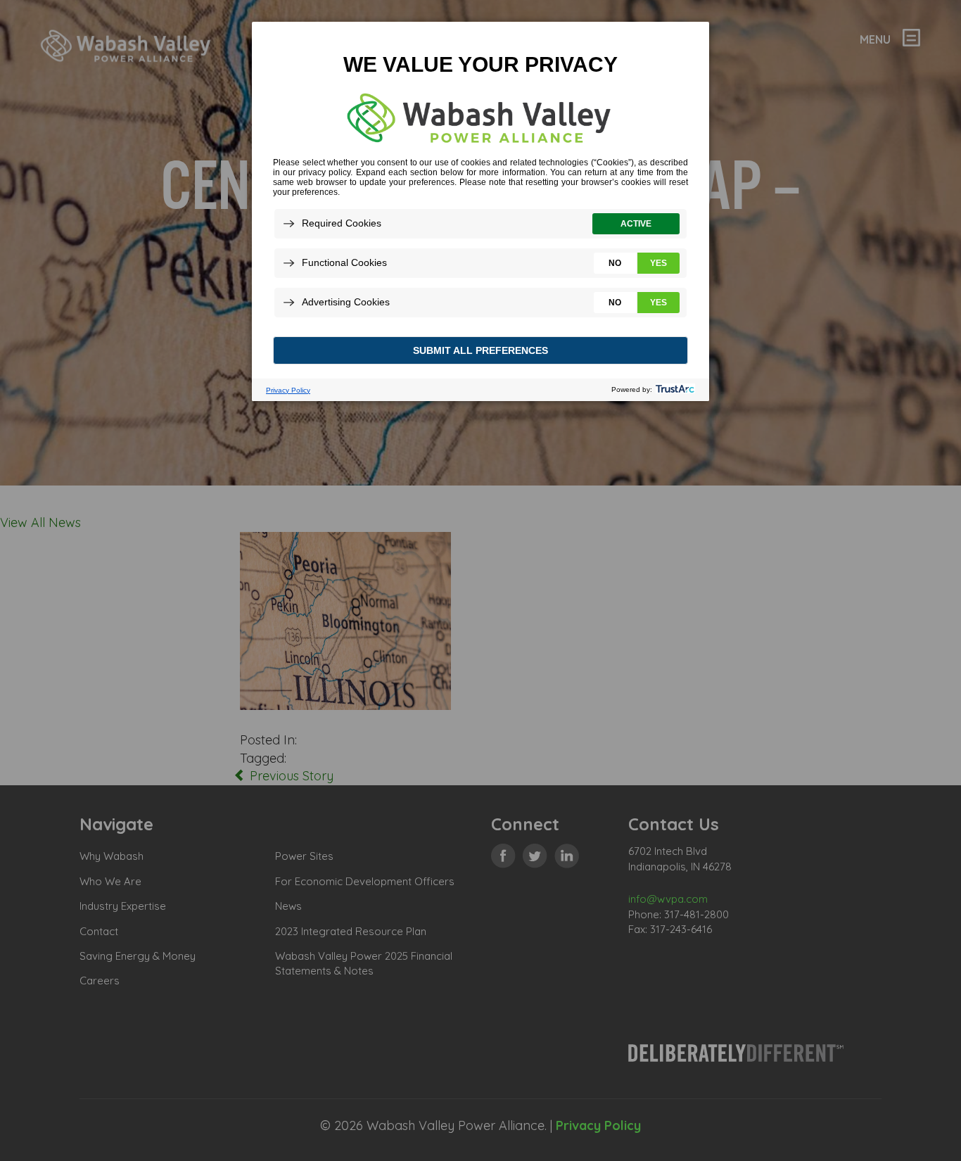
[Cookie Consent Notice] (480, 211)
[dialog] (480, 210)
